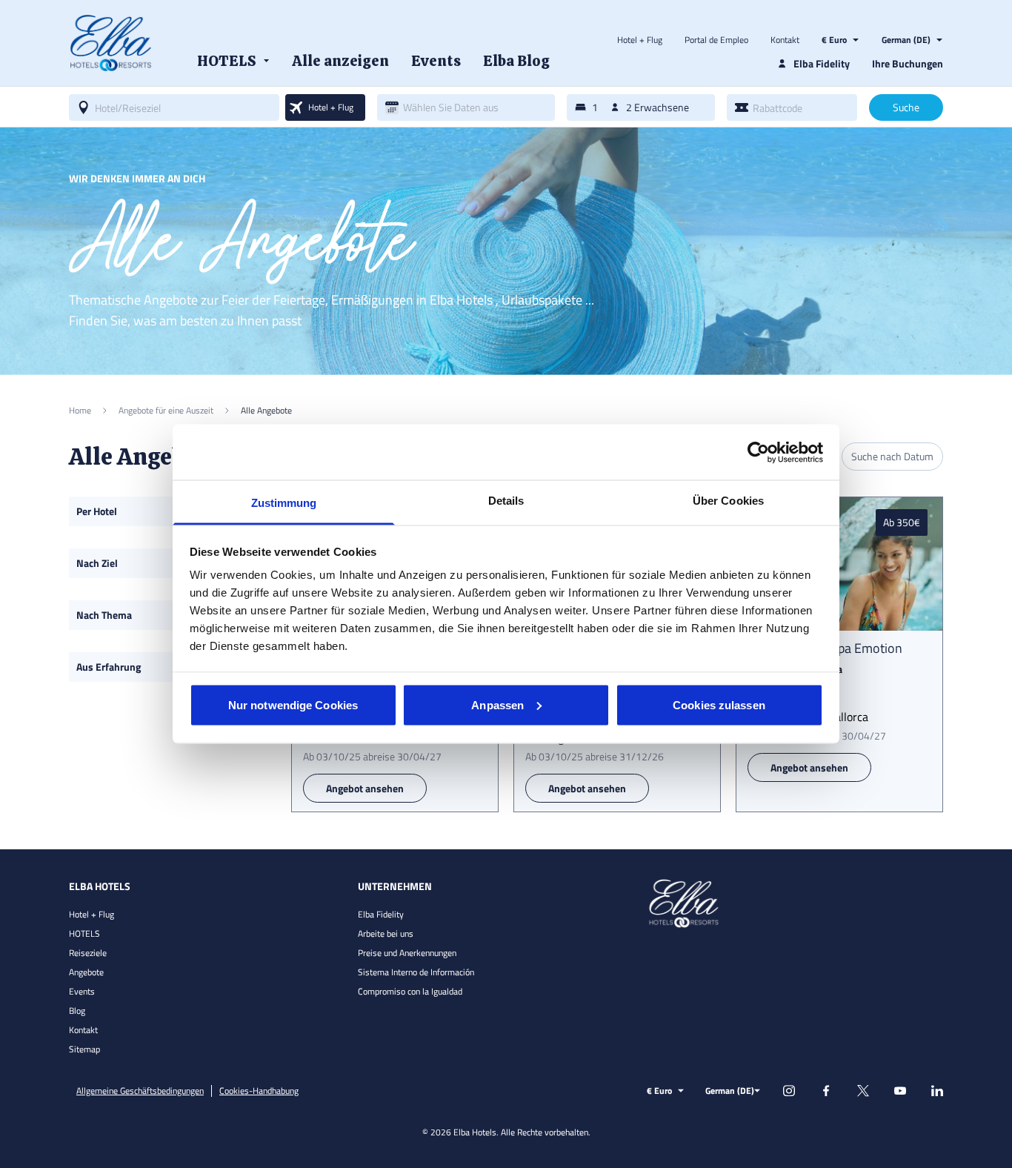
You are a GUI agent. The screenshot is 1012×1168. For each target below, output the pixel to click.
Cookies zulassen (719, 704)
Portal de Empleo (716, 40)
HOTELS (84, 933)
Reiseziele (88, 953)
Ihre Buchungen (907, 63)
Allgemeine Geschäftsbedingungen (140, 1091)
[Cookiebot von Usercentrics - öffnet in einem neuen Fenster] (758, 452)
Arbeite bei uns (385, 933)
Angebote (86, 972)
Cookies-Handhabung (259, 1091)
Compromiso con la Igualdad (410, 991)
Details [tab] (506, 500)
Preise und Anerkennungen (407, 953)
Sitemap (84, 1049)
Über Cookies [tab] (728, 500)
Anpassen (497, 704)
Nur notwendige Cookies (293, 704)
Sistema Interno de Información (416, 972)
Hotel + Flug (639, 40)
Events (82, 991)
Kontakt (784, 40)
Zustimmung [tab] (284, 503)
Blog (77, 1010)
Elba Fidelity (381, 914)
